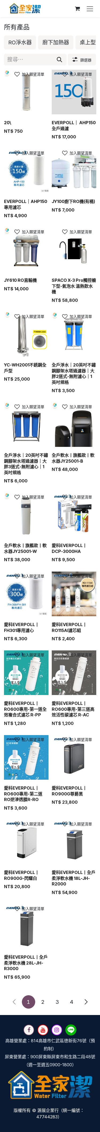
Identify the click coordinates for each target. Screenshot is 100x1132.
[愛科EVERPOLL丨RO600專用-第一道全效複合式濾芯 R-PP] (26, 672)
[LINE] (71, 1030)
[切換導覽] (90, 8)
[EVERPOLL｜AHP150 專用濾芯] (26, 171)
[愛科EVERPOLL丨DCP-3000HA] (74, 515)
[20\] (26, 92)
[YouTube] (43, 1030)
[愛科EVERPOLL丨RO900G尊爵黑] (74, 757)
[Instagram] (56, 1030)
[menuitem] (20, 42)
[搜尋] (59, 59)
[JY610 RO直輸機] (26, 249)
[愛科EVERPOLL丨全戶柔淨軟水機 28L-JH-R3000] (26, 926)
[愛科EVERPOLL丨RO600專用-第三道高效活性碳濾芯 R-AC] (74, 672)
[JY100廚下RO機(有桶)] (74, 171)
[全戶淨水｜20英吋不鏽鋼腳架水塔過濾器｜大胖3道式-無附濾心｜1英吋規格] (26, 424)
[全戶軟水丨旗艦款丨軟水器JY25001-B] (74, 424)
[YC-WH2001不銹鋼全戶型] (26, 334)
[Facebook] (28, 1030)
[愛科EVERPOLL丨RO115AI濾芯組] (74, 594)
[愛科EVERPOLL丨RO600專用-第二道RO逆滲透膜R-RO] (26, 757)
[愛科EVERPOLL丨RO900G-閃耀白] (26, 841)
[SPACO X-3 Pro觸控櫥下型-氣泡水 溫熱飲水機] (74, 249)
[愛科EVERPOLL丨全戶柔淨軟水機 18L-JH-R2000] (74, 841)
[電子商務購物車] (77, 8)
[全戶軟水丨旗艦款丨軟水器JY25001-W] (26, 515)
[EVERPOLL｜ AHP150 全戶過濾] (74, 92)
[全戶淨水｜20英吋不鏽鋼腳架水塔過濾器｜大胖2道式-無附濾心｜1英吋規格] (74, 334)
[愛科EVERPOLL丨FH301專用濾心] (26, 594)
